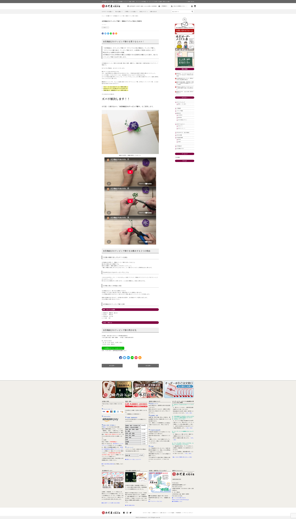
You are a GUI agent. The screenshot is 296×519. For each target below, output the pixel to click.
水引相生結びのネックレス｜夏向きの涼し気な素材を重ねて (185, 79)
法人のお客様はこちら (178, 6)
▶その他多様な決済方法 (108, 464)
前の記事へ (112, 365)
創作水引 (179, 113)
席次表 (179, 139)
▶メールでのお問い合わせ (179, 497)
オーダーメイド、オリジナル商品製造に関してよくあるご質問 (183, 402)
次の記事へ (148, 365)
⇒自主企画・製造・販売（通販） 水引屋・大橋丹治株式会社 (118, 337)
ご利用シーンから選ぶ (130, 11)
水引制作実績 (180, 137)
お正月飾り (180, 115)
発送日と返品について (154, 401)
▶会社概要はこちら (177, 501)
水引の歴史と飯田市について (132, 470)
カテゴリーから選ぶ (107, 11)
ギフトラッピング (181, 102)
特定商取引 (178, 512)
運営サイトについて (177, 470)
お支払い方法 (105, 401)
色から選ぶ (118, 11)
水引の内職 (179, 135)
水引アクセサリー (181, 124)
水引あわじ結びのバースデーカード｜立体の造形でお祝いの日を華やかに (185, 88)
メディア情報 (180, 110)
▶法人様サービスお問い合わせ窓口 (111, 503)
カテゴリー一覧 (146, 512)
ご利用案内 (162, 6)
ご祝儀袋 (179, 108)
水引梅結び (179, 146)
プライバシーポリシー (188, 512)
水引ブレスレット (181, 128)
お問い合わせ (190, 1)
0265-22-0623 (108, 340)
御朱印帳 (180, 117)
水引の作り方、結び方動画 (183, 132)
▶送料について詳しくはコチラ (133, 459)
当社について (143, 11)
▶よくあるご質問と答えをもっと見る (182, 457)
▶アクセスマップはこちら (155, 501)
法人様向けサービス (107, 470)
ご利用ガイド (155, 512)
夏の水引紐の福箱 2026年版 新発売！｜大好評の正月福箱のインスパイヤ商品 (185, 83)
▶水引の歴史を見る (130, 505)
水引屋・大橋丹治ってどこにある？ (158, 470)
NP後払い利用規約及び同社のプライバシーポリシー (112, 449)
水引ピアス (180, 125)
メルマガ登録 (171, 512)
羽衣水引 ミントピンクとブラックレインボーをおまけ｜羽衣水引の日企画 (185, 75)
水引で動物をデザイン (182, 119)
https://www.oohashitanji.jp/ (180, 499)
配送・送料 (128, 401)
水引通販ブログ (105, 27)
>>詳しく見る (188, 413)
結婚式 (179, 141)
